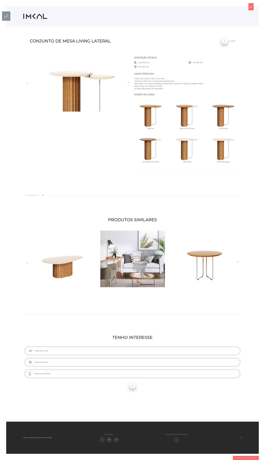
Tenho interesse (246, 458)
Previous (27, 83)
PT (251, 7)
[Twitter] (43, 195)
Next (128, 82)
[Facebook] (39, 195)
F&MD (50, 437)
